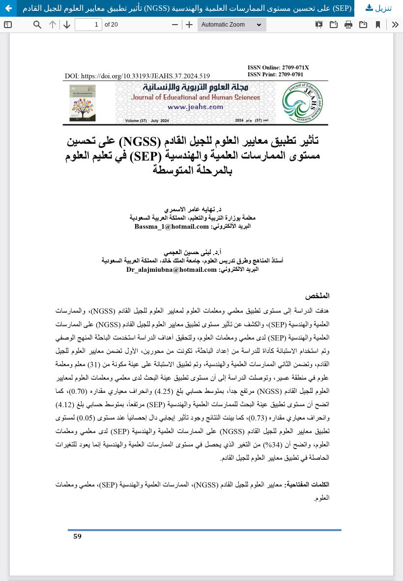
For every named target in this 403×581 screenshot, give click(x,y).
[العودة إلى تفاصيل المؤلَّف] (8, 8)
